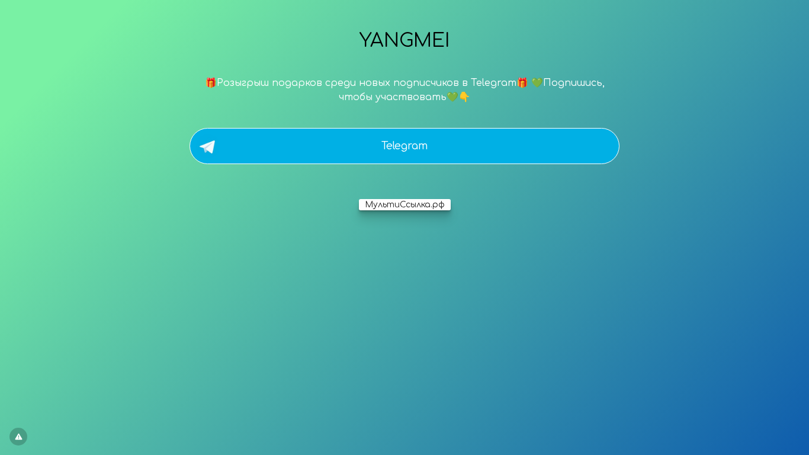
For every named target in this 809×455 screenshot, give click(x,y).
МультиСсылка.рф (405, 204)
